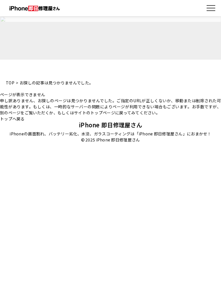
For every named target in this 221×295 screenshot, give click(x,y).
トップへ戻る (12, 119)
